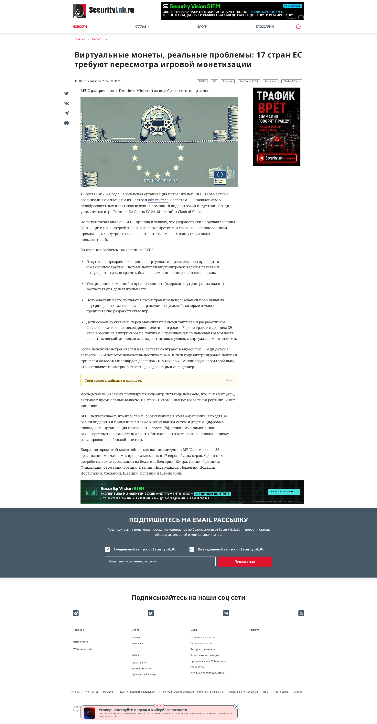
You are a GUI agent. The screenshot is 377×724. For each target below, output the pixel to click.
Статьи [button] (140, 26)
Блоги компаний (141, 668)
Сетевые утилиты (201, 643)
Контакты (92, 691)
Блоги (202, 26)
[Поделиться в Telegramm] (66, 113)
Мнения (136, 637)
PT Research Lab (82, 649)
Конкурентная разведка (205, 655)
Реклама (159, 705)
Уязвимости (81, 641)
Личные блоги (140, 662)
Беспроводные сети (202, 649)
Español (298, 691)
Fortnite (227, 81)
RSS (265, 691)
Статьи (136, 629)
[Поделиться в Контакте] (66, 103)
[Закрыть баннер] (236, 706)
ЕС (214, 81)
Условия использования (243, 691)
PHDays (254, 629)
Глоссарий (265, 26)
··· (301, 17)
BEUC (202, 81)
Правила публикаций (144, 674)
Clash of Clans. (292, 81)
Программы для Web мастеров (209, 661)
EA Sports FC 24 (249, 81)
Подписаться (244, 561)
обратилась (158, 199)
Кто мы (75, 691)
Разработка (197, 666)
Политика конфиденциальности (138, 691)
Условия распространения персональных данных (193, 691)
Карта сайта (281, 691)
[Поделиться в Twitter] (66, 93)
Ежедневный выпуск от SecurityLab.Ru (145, 549)
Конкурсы (138, 643)
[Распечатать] (66, 123)
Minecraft (270, 81)
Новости (80, 26)
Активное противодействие (207, 672)
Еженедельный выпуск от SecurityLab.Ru (231, 549)
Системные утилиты (202, 637)
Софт (193, 629)
